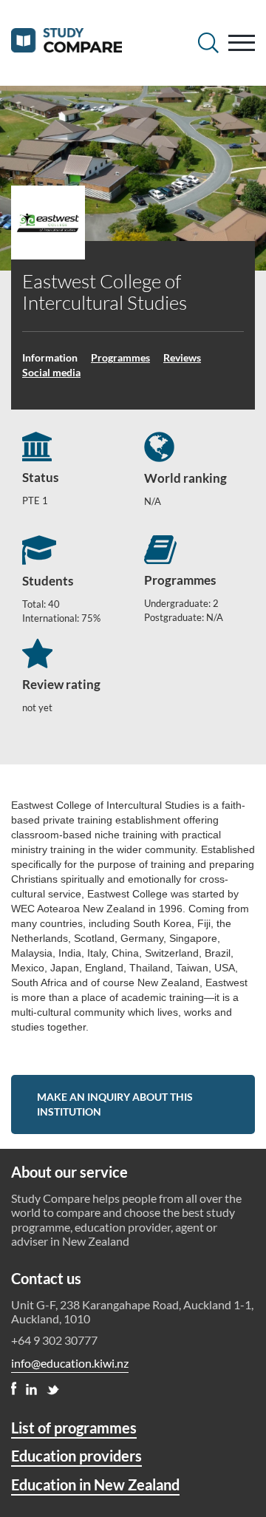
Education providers (76, 1456)
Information (50, 357)
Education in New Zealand (95, 1484)
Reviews (182, 357)
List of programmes (74, 1427)
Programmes (120, 357)
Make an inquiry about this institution (115, 1104)
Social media (51, 372)
